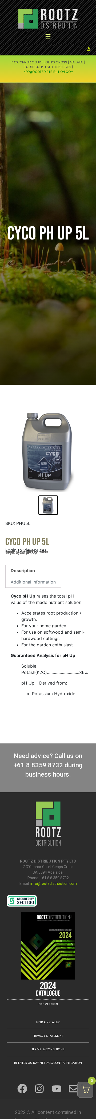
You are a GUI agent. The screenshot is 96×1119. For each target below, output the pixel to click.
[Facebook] (22, 1088)
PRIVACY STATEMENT (48, 1036)
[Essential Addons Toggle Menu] (48, 37)
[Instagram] (39, 1088)
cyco (20, 552)
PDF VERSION (48, 1004)
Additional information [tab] (33, 582)
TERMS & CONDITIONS (48, 1049)
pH (28, 552)
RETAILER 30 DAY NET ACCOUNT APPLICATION (48, 1063)
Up (34, 552)
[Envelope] (74, 1088)
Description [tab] (23, 570)
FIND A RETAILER (48, 1022)
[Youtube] (57, 1088)
